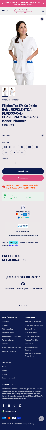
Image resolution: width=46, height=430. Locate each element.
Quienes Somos (30, 329)
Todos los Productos (9, 351)
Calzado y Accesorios (9, 378)
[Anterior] (2, 3)
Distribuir (5, 325)
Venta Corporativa (8, 333)
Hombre (4, 370)
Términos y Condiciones (33, 321)
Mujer (4, 367)
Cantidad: (5, 158)
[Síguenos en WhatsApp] (20, 405)
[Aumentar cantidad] (13, 163)
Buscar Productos (31, 333)
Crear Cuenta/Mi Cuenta (33, 336)
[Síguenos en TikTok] (14, 405)
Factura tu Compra (8, 340)
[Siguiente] (43, 3)
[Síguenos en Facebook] (3, 405)
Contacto (5, 344)
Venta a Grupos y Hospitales (11, 336)
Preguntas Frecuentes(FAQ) (11, 347)
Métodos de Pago (8, 329)
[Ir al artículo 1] (5, 92)
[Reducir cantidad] (5, 163)
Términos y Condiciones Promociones (33, 355)
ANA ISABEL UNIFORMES (10, 100)
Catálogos (5, 321)
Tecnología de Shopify (27, 424)
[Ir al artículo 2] (12, 92)
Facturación (29, 344)
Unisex (4, 374)
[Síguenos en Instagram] (9, 405)
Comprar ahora (23, 178)
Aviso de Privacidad (31, 340)
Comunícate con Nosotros (34, 325)
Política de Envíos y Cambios (31, 349)
